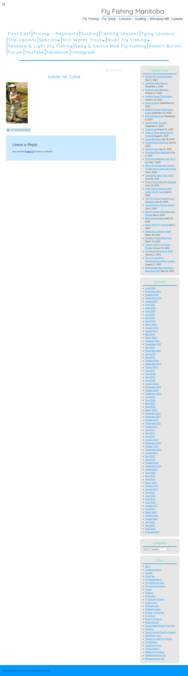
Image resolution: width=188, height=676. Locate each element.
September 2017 (153, 423)
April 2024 (150, 321)
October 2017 (151, 420)
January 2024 (152, 328)
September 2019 (153, 364)
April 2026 (150, 288)
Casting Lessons (120, 33)
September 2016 (153, 450)
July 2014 (150, 492)
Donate (148, 573)
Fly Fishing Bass (153, 580)
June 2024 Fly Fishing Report (159, 205)
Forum (15, 52)
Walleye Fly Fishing (154, 652)
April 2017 (150, 436)
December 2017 (153, 413)
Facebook (57, 52)
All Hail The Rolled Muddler (158, 77)
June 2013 (150, 502)
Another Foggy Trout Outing (158, 96)
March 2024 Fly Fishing (156, 225)
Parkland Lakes (152, 609)
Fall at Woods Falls (154, 116)
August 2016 (151, 453)
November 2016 (153, 443)
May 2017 (150, 433)
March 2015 (151, 483)
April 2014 (150, 499)
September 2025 (153, 298)
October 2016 (151, 446)
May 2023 (150, 334)
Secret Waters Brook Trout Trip (160, 626)
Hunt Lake (150, 596)
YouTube (34, 52)
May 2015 (150, 476)
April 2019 (150, 380)
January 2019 (152, 384)
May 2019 (150, 377)
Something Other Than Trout (159, 175)
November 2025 (153, 291)
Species (48, 39)
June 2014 (150, 496)
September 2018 (153, 394)
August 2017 (151, 427)
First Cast (19, 33)
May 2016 (150, 456)
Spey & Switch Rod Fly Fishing (110, 46)
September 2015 (153, 466)
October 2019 (151, 361)
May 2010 (150, 525)
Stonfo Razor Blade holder (158, 231)
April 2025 (150, 311)
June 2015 (150, 473)
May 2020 (150, 357)
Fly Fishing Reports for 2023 (159, 251)
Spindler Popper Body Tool (158, 238)
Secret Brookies (153, 139)
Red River (150, 616)
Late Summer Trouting (156, 123)
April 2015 (150, 479)
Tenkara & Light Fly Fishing (40, 46)
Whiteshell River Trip (155, 655)
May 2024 (150, 318)
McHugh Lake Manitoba (156, 90)
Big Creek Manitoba (155, 218)
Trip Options (22, 39)
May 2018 (150, 403)
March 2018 (151, 410)
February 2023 (152, 341)
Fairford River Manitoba (156, 142)
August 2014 (151, 489)
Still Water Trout (82, 39)
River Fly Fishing (127, 39)
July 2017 (150, 430)
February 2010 (152, 532)
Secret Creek (151, 149)
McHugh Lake (152, 606)
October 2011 (151, 516)
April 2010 (150, 529)
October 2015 (151, 463)
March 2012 (151, 512)
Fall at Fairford (152, 103)
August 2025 (151, 301)
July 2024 (150, 314)
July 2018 (150, 397)
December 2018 (153, 387)
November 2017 (153, 417)
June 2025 (150, 308)
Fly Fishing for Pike (154, 583)
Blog (147, 566)
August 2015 (151, 469)
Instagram (83, 52)
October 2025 (151, 295)
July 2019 (150, 371)
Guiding (90, 33)
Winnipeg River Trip (155, 659)
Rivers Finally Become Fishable (160, 182)
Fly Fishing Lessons (155, 586)
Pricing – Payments (56, 33)
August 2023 (151, 331)
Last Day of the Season (156, 83)
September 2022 (153, 344)
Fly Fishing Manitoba (20, 130)
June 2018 (150, 400)
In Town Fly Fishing (154, 599)
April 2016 (150, 459)
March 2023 (151, 338)
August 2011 (151, 519)
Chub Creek (151, 129)
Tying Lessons (157, 33)
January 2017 (152, 440)
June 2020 (150, 354)
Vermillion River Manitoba (157, 152)
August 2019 (151, 367)
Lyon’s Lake (151, 603)
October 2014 (151, 486)
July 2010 (150, 522)
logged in (29, 151)
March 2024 (151, 324)
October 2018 (151, 390)
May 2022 (150, 347)
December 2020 (153, 351)
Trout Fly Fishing (153, 645)
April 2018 (150, 407)
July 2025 (150, 305)
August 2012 (151, 506)
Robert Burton (165, 46)
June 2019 (150, 374)
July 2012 (150, 509)
